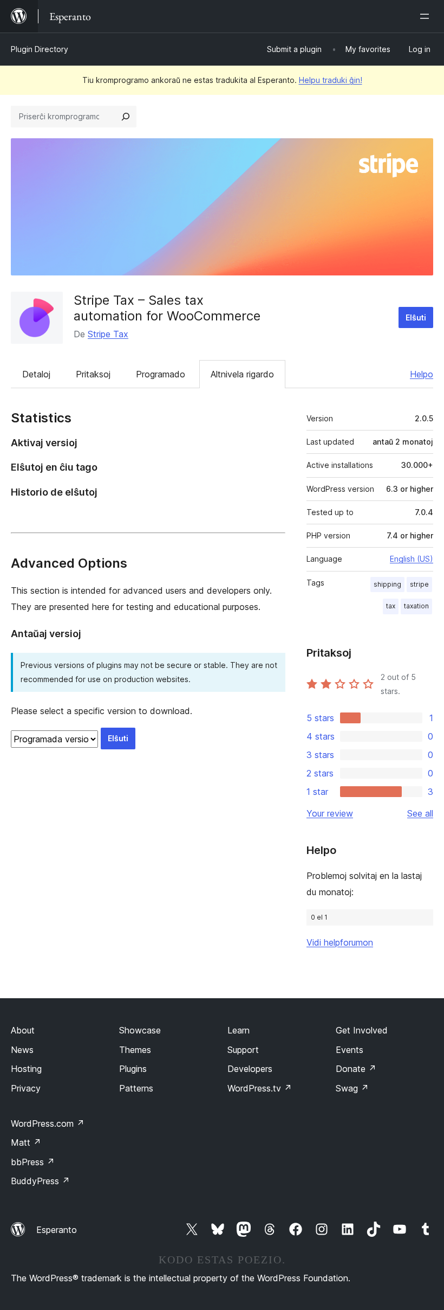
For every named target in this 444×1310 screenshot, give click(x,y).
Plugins (133, 1068)
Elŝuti (416, 317)
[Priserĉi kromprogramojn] (125, 116)
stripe (419, 584)
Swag (352, 1088)
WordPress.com (47, 1123)
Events (349, 1049)
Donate (356, 1068)
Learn (238, 1030)
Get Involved (362, 1030)
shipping (387, 584)
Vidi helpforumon (339, 942)
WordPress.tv (259, 1088)
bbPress (33, 1162)
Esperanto (56, 1229)
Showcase (140, 1030)
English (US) (411, 558)
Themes (135, 1049)
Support (243, 1049)
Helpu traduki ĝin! (330, 80)
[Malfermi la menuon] (426, 16)
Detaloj (36, 374)
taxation (416, 606)
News (22, 1049)
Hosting (26, 1068)
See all (420, 813)
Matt (26, 1142)
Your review (329, 813)
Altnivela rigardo (242, 374)
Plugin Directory (39, 49)
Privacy (26, 1088)
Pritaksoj (93, 374)
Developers (249, 1068)
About (23, 1030)
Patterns (136, 1088)
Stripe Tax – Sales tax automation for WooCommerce (167, 308)
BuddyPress (40, 1181)
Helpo (421, 374)
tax (390, 606)
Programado (160, 374)
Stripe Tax (108, 334)
